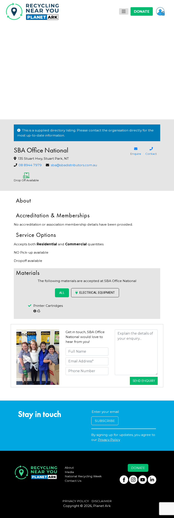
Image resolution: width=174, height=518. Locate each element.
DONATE (141, 11)
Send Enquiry (144, 380)
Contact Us (73, 480)
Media (69, 472)
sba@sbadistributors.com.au (74, 165)
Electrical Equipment (97, 293)
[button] (160, 11)
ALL (62, 293)
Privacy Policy (109, 440)
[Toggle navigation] (123, 11)
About (69, 467)
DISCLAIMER (101, 501)
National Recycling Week (83, 476)
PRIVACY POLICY (75, 501)
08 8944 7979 (30, 165)
